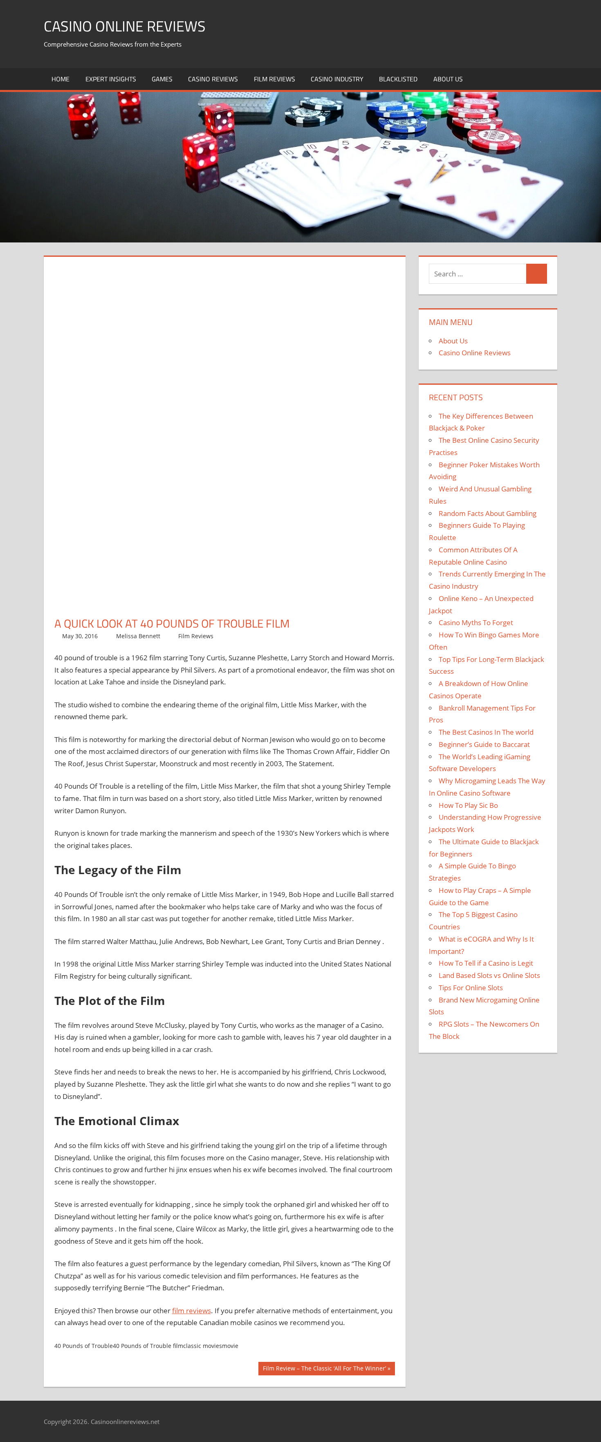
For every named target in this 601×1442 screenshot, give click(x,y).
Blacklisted (398, 79)
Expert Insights (110, 79)
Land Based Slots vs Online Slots (489, 975)
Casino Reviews (213, 79)
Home (61, 79)
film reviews (191, 1310)
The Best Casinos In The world (486, 732)
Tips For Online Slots (471, 987)
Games (162, 79)
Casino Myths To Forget (476, 622)
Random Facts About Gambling (487, 513)
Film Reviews (274, 79)
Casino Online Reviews (125, 26)
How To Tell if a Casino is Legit (486, 963)
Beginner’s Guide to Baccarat (484, 744)
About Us (448, 79)
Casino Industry (337, 79)
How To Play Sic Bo (468, 805)
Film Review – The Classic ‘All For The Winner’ (324, 1369)
